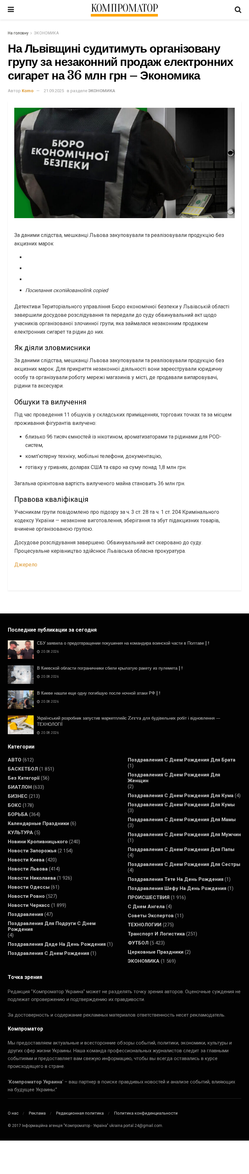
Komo (27, 90)
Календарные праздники (38, 823)
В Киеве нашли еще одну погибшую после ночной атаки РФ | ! (98, 693)
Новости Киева (26, 860)
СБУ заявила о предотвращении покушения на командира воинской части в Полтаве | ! (123, 643)
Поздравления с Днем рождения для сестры (184, 864)
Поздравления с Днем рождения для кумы (181, 805)
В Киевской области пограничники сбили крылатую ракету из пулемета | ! (110, 668)
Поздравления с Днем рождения (48, 953)
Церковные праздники (156, 952)
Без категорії (24, 778)
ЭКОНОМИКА (46, 33)
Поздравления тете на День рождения (175, 879)
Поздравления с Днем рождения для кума (180, 795)
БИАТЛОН (20, 787)
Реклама (37, 1113)
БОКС (14, 805)
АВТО (14, 760)
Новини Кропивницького (38, 842)
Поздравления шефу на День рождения (177, 888)
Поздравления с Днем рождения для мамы (182, 819)
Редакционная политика (80, 1113)
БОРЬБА (18, 814)
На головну (18, 33)
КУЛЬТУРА (20, 832)
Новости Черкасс (29, 905)
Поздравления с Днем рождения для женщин (174, 778)
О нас (13, 1113)
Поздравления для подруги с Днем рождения (52, 926)
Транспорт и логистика (156, 934)
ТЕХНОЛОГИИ (144, 925)
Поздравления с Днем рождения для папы (181, 849)
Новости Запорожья (32, 851)
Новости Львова (28, 869)
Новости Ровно (26, 896)
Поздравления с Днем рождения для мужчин (184, 834)
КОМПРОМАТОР (124, 8)
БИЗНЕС (18, 796)
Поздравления (25, 914)
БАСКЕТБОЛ (23, 769)
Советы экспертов (151, 916)
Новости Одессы (29, 887)
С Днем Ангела (146, 906)
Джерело (25, 565)
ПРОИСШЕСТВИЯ (149, 897)
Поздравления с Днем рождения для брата (181, 760)
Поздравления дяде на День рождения (57, 944)
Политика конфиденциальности (146, 1113)
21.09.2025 (54, 90)
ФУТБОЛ (138, 943)
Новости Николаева (32, 878)
